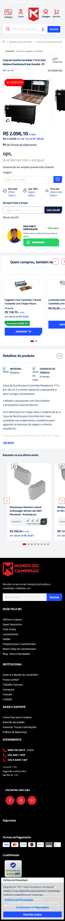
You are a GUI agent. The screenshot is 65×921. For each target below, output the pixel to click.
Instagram (8, 689)
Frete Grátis (9, 629)
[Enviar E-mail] (57, 179)
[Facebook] (9, 800)
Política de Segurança (15, 732)
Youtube (7, 694)
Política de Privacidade (19, 899)
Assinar (54, 597)
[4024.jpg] (29, 482)
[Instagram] (20, 800)
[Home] (34, 14)
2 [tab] (36, 341)
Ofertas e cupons (12, 619)
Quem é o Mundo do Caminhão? (20, 674)
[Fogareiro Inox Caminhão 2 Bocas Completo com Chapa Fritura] (23, 285)
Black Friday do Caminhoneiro (19, 649)
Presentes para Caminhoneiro (19, 644)
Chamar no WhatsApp (38, 242)
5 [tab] (38, 544)
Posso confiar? (11, 679)
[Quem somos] (21, 569)
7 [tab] (45, 544)
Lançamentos (10, 634)
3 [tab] (32, 544)
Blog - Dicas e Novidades (16, 653)
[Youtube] (31, 800)
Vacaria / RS (10, 767)
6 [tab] (41, 544)
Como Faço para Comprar (17, 717)
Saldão (6, 639)
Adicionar (21, 331)
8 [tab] (48, 544)
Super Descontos (12, 624)
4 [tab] (35, 544)
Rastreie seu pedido (14, 722)
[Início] (4, 41)
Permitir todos (32, 914)
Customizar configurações (32, 907)
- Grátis (21, 750)
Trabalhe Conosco (13, 684)
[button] (7, 2)
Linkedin (7, 699)
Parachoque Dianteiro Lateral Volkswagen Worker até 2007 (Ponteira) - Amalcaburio (26, 510)
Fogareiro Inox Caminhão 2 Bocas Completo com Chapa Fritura (23, 301)
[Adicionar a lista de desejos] (14, 466)
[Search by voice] (43, 29)
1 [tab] (32, 341)
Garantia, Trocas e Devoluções (19, 727)
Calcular (53, 210)
